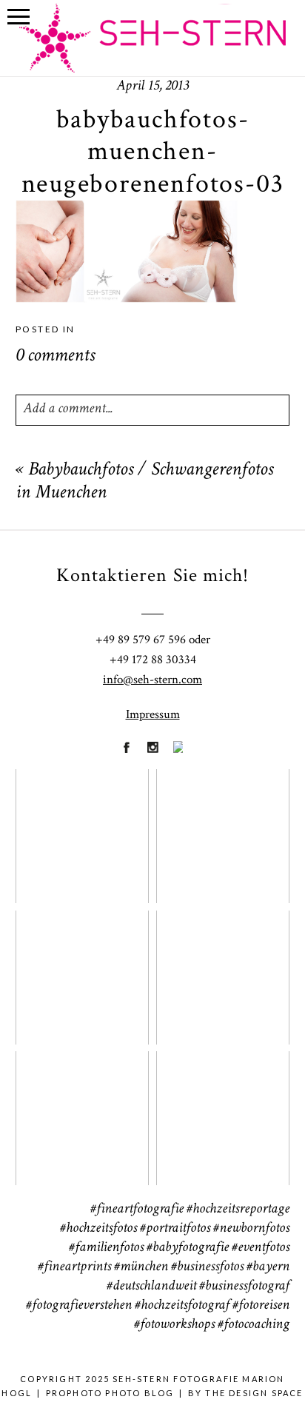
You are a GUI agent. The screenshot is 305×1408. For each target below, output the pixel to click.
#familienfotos (106, 1248)
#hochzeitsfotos (98, 1228)
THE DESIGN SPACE (254, 1393)
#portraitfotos (175, 1228)
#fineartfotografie (137, 1209)
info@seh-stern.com (152, 679)
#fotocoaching (253, 1325)
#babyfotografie (188, 1248)
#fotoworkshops (174, 1325)
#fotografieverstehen (79, 1305)
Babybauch (81, 1109)
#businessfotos (207, 1267)
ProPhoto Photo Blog (110, 1393)
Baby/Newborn (85, 967)
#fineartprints (74, 1267)
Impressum (153, 714)
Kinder (222, 967)
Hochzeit (222, 826)
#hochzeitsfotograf (182, 1305)
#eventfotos (260, 1248)
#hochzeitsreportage (238, 1209)
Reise (222, 1109)
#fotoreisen (260, 1305)
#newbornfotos (251, 1228)
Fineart (81, 826)
